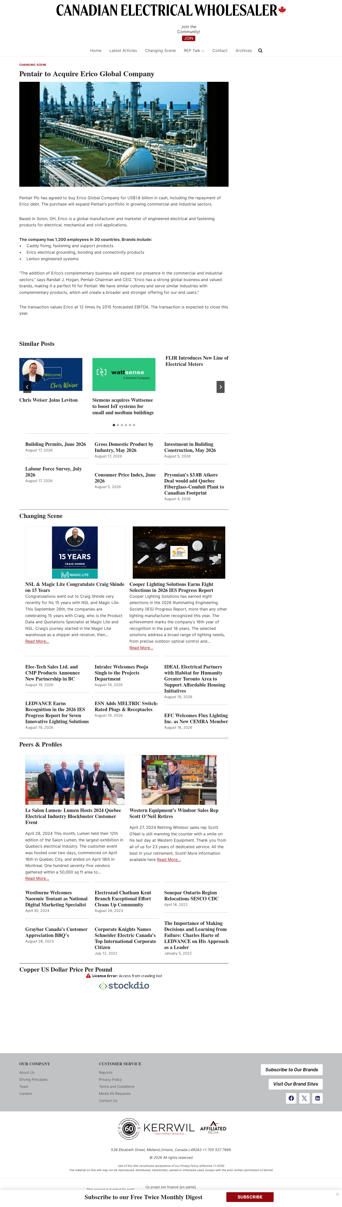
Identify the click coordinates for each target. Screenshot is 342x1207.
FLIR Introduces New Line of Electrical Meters (197, 361)
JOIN (188, 38)
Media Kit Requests (114, 1093)
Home (95, 50)
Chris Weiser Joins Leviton (48, 400)
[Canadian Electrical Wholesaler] (51, 50)
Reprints (105, 1072)
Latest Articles (123, 50)
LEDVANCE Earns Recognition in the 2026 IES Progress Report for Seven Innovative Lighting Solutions (57, 712)
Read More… (37, 641)
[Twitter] (304, 1098)
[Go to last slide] (27, 387)
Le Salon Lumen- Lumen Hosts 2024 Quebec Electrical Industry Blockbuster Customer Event (73, 816)
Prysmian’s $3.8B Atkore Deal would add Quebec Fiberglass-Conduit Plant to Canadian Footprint (194, 484)
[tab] (114, 425)
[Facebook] (291, 1098)
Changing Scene (160, 50)
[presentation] (50, 374)
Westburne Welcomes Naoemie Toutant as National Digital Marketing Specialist (56, 899)
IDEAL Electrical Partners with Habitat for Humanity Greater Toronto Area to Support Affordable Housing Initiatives (194, 679)
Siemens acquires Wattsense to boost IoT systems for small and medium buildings (123, 406)
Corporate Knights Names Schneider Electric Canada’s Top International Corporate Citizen (125, 938)
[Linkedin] (317, 1098)
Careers (25, 1093)
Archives (244, 50)
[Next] (221, 387)
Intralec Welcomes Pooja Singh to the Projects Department (121, 673)
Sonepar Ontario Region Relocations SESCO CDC (191, 896)
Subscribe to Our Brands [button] (291, 1069)
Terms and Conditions (116, 1086)
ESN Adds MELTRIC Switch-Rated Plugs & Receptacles (126, 706)
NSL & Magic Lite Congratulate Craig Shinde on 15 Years (74, 587)
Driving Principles (33, 1079)
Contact (220, 50)
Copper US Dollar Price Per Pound (65, 969)
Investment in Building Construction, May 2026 (190, 447)
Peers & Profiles (40, 744)
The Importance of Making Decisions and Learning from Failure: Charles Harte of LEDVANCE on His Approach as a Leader (196, 935)
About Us (26, 1072)
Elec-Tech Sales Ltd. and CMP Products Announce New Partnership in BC (52, 673)
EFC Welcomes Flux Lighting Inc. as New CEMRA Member (196, 718)
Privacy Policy (110, 1079)
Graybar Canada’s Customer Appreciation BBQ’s (56, 932)
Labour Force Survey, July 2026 (53, 472)
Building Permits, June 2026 (55, 444)
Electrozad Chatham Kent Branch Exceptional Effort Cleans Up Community (123, 899)
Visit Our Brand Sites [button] (295, 1084)
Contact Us (108, 1100)
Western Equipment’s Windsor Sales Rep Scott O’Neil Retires (173, 813)
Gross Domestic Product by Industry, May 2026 (124, 447)
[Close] (337, 1194)
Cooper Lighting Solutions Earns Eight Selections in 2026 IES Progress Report (172, 587)
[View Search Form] (260, 50)
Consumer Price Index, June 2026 (125, 478)
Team (23, 1086)
